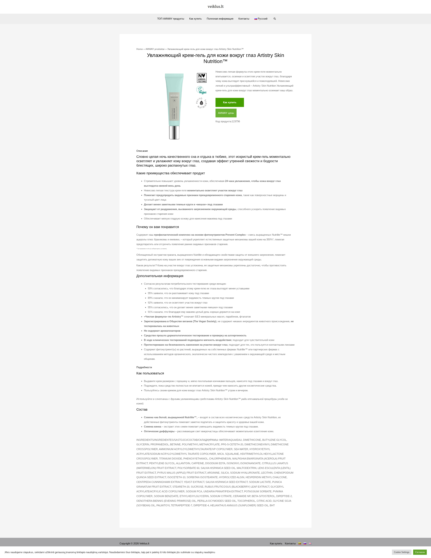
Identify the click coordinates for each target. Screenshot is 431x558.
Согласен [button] (420, 552)
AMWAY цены (226, 112)
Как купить (195, 18)
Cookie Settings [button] (401, 552)
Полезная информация (220, 18)
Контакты (243, 18)
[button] (274, 18)
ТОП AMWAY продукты (170, 18)
